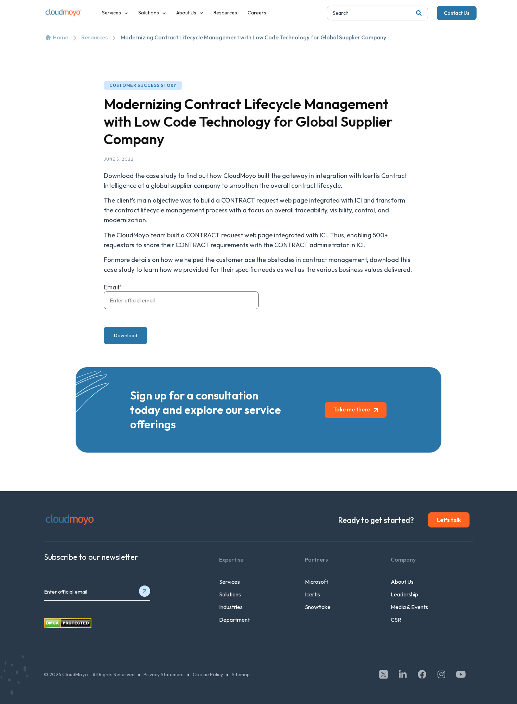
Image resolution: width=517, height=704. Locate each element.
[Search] (419, 13)
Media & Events (409, 606)
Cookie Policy (208, 674)
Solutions (230, 594)
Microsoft (316, 581)
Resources (94, 37)
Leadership (404, 594)
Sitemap (241, 674)
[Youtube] (461, 674)
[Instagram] (441, 674)
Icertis (312, 594)
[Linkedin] (402, 674)
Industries (231, 606)
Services (229, 581)
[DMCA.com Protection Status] (67, 625)
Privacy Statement (163, 674)
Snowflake (318, 606)
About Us (402, 581)
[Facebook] (422, 674)
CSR (396, 619)
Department (234, 619)
